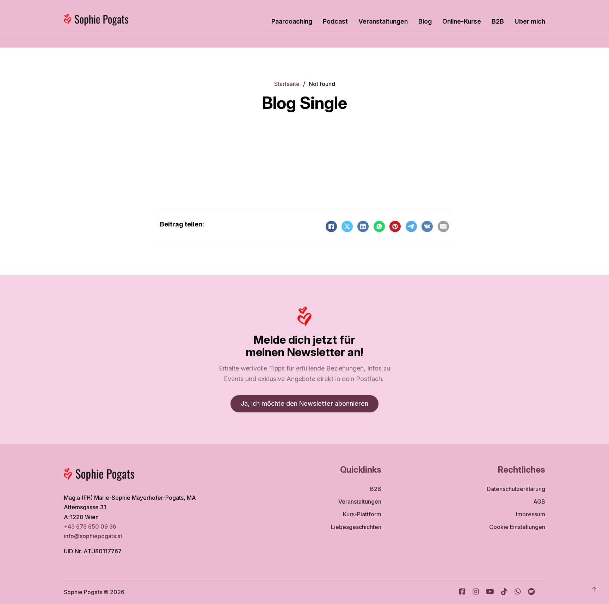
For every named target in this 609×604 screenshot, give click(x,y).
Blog (425, 21)
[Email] (443, 226)
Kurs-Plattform (362, 514)
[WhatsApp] (379, 226)
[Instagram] (476, 592)
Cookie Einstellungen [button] (517, 526)
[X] (347, 226)
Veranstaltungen (383, 21)
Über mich (530, 21)
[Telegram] (411, 226)
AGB (539, 501)
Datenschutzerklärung (516, 488)
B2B (498, 21)
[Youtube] (490, 592)
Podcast (335, 21)
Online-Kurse (461, 21)
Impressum (530, 514)
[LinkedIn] (363, 226)
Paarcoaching (291, 21)
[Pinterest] (395, 226)
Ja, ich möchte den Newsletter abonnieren (304, 403)
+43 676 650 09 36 (90, 526)
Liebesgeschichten (356, 526)
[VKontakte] (427, 226)
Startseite (287, 83)
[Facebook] (331, 226)
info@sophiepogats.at (94, 536)
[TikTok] (504, 592)
